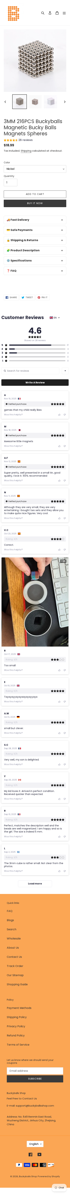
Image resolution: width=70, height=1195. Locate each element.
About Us (13, 948)
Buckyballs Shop (28, 1176)
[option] (19, 102)
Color (7, 162)
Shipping (26, 150)
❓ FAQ (11, 271)
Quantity (9, 176)
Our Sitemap (15, 975)
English (34, 1144)
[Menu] (64, 12)
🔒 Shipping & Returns (22, 240)
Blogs (10, 920)
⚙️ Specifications (19, 260)
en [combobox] (55, 317)
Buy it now (35, 203)
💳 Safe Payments (19, 230)
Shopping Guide (17, 984)
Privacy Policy (16, 1026)
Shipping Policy (17, 1017)
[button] (18, 140)
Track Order (15, 966)
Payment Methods (19, 1008)
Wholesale (14, 938)
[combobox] (65, 370)
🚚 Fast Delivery (18, 220)
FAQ (9, 911)
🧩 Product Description (23, 250)
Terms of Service (18, 1045)
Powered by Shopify (49, 1176)
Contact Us (14, 957)
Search (11, 929)
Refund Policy (16, 1035)
